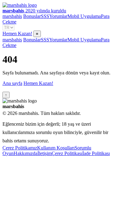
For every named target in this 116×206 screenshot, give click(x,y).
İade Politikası (96, 153)
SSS (45, 16)
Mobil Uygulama (84, 16)
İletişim (44, 153)
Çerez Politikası (67, 153)
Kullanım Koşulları (56, 147)
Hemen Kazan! (17, 33)
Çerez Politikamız (19, 147)
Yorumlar (58, 16)
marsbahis (12, 16)
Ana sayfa (12, 83)
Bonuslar (32, 16)
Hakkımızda (25, 153)
